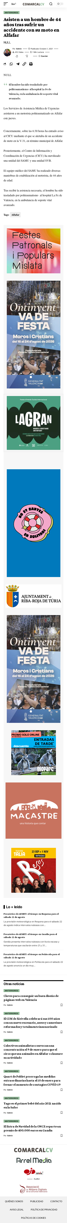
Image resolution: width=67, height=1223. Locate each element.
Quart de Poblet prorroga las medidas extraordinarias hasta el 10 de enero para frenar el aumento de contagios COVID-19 (32, 1080)
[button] (7, 3)
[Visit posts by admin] (7, 52)
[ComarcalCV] (34, 3)
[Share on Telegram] (18, 64)
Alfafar (15, 215)
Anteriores (11, 12)
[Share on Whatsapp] (11, 64)
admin (19, 49)
